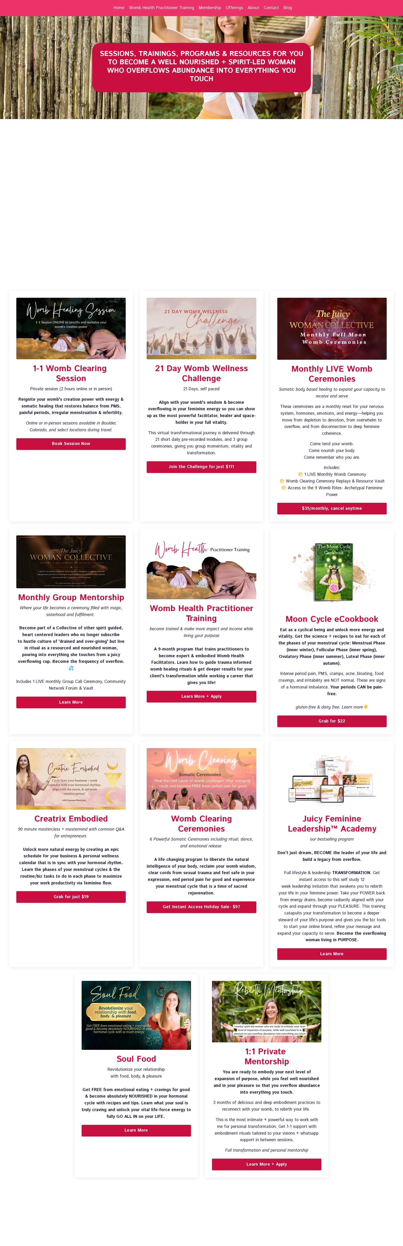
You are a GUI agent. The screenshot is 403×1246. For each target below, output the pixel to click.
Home (119, 8)
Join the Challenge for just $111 (201, 467)
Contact (271, 8)
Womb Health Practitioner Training (161, 8)
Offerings (234, 8)
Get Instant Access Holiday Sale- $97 (201, 907)
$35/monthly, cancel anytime (332, 509)
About (253, 8)
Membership (210, 8)
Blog (288, 8)
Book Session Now (71, 444)
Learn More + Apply (201, 697)
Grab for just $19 (71, 897)
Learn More (71, 702)
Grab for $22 (332, 721)
